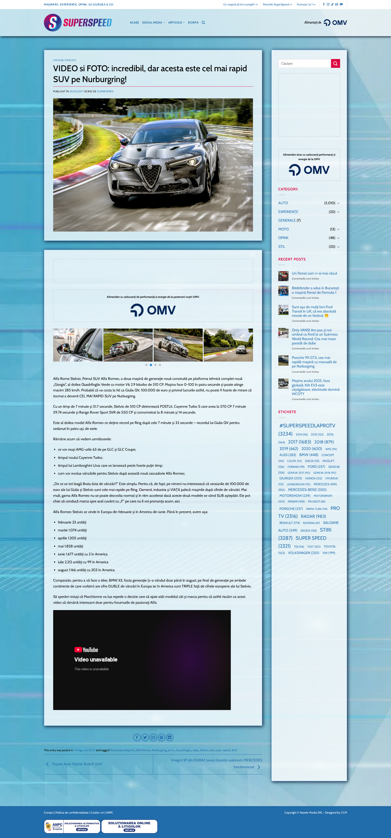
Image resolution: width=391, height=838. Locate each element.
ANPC (109, 812)
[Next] (244, 348)
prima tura (316, 509)
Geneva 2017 (299, 472)
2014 (302, 434)
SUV (234, 750)
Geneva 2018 (324, 472)
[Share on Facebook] (137, 737)
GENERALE (287, 220)
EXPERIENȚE (288, 212)
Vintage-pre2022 (64, 60)
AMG (331, 449)
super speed (222, 750)
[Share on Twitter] (145, 737)
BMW (308, 454)
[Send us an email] (336, 4)
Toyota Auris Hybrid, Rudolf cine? (76, 764)
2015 (317, 434)
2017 (299, 442)
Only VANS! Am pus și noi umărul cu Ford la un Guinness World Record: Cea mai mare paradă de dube (315, 336)
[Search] (203, 22)
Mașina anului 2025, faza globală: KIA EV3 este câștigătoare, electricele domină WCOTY (316, 387)
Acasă (134, 22)
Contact (48, 812)
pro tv (171, 750)
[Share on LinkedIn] (169, 737)
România (311, 523)
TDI (299, 546)
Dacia (312, 461)
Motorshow (294, 496)
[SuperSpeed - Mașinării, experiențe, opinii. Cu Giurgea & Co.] (78, 23)
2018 (324, 442)
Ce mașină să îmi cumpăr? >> (240, 4)
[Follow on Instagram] (328, 4)
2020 (311, 448)
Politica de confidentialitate (72, 812)
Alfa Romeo (143, 750)
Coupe (294, 461)
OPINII (283, 238)
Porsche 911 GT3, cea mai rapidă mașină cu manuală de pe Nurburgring (314, 361)
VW (328, 553)
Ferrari (296, 467)
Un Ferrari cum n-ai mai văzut (314, 273)
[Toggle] (338, 203)
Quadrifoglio (183, 750)
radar (196, 750)
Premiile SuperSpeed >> (277, 4)
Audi (287, 455)
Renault (289, 523)
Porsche (291, 509)
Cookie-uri (97, 812)
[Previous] (62, 348)
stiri (212, 750)
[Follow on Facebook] (323, 4)
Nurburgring (159, 750)
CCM (344, 812)
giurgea (290, 478)
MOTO (283, 229)
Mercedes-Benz (307, 490)
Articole (175, 22)
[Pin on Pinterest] (161, 737)
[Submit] (335, 63)
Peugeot (316, 501)
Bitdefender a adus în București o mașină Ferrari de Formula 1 (315, 290)
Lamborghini (298, 484)
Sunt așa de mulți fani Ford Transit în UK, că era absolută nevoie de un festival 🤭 (314, 311)
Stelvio (204, 750)
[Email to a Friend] (153, 737)
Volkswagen (303, 553)
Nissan (296, 501)
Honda (313, 478)
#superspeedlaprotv (122, 750)
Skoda (308, 530)
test (314, 546)
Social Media (152, 22)
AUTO (283, 203)
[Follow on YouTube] (341, 4)
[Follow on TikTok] (332, 4)
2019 (288, 448)
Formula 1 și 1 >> (306, 4)
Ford (316, 466)
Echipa (193, 22)
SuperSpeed (105, 91)
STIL (281, 246)
